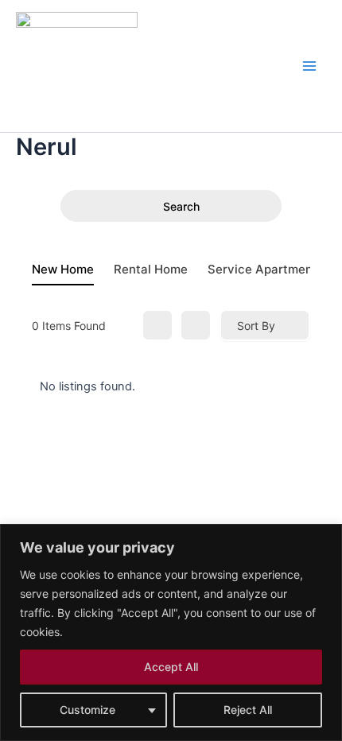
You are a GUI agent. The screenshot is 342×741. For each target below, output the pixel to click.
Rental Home (151, 269)
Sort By (256, 325)
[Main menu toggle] (309, 66)
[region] (171, 632)
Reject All (247, 709)
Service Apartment (262, 269)
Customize (87, 709)
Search (181, 206)
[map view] (196, 325)
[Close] (325, 537)
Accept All (171, 666)
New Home (63, 269)
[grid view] (157, 325)
